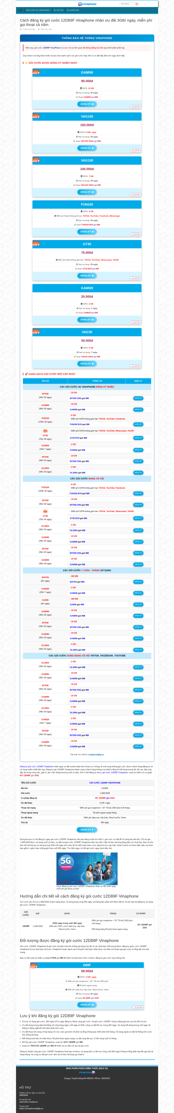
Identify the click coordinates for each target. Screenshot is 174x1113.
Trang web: (31, 1107)
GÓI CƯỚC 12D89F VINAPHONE (104, 783)
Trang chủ (20, 10)
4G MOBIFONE (73, 10)
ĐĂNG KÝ (86, 104)
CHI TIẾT (135, 107)
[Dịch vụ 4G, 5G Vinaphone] (87, 3)
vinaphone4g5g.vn (96, 755)
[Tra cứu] (136, 4)
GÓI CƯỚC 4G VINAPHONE (37, 10)
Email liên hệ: (28, 1100)
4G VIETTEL (59, 10)
